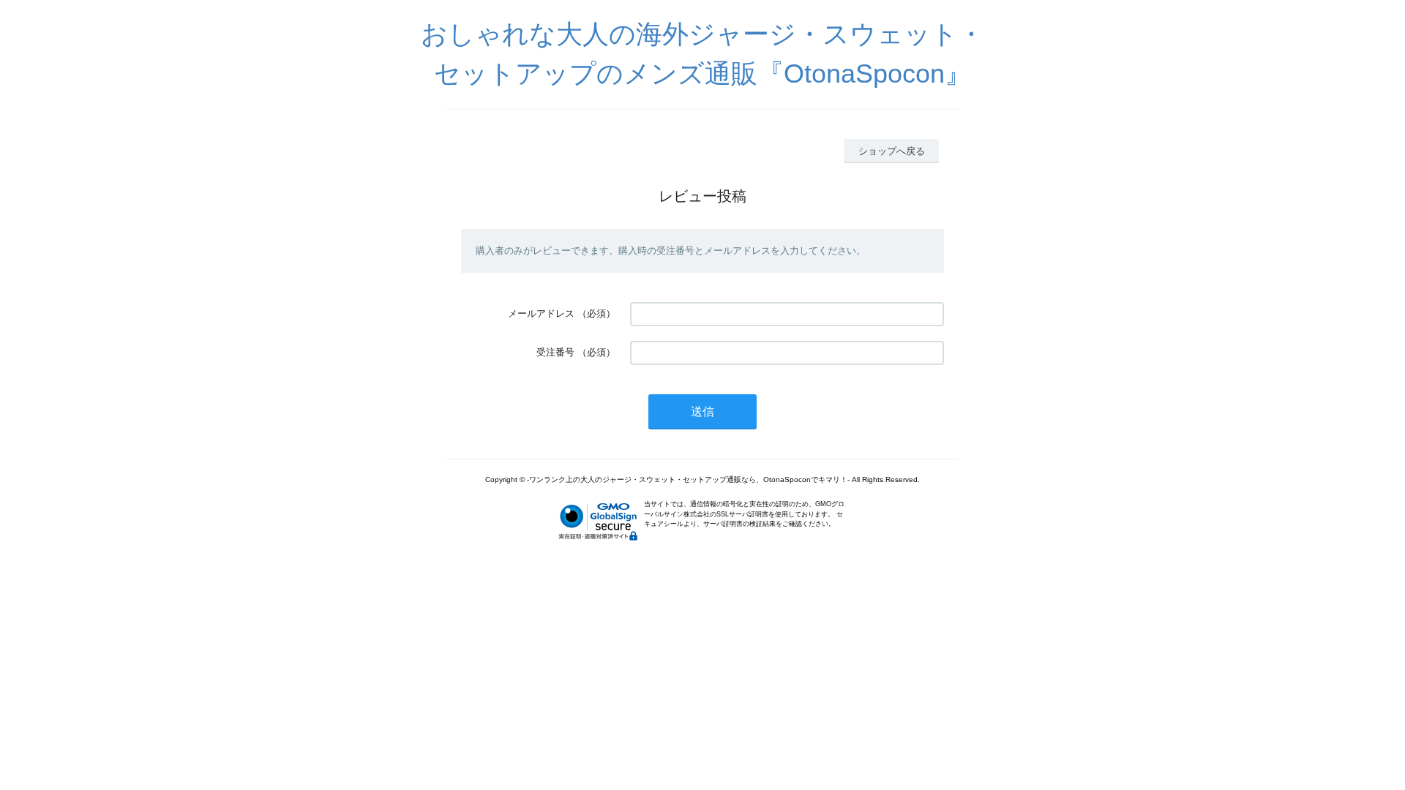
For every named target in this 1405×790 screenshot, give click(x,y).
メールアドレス (541, 313)
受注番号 (555, 352)
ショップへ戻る (891, 151)
